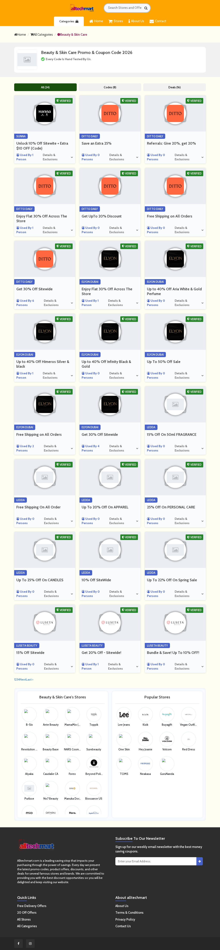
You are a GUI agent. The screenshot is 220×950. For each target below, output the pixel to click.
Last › (29, 679)
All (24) (45, 87)
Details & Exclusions (50, 157)
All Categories (43, 35)
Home (98, 21)
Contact (160, 21)
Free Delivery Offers (31, 906)
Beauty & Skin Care (73, 35)
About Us (137, 21)
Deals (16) (174, 87)
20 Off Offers (27, 913)
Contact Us (123, 926)
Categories (66, 21)
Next (23, 679)
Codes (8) (110, 87)
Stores (118, 21)
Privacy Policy (125, 919)
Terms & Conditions (129, 913)
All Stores (24, 919)
